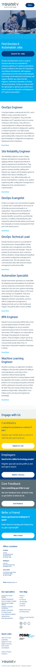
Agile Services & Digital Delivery (7, 604)
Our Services (23, 599)
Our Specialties (23, 601)
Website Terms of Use (25, 609)
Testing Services (6, 616)
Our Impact (22, 603)
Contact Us (22, 605)
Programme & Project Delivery (7, 596)
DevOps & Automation (7, 610)
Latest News (5, 640)
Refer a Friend (18, 535)
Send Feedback (18, 504)
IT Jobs (21, 597)
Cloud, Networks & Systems (9, 614)
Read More (5, 145)
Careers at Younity (6, 652)
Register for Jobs (18, 446)
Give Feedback (5, 648)
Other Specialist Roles (7, 618)
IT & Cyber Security (6, 612)
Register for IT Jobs (7, 642)
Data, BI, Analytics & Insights (9, 601)
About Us (22, 595)
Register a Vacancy (18, 475)
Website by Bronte (26, 666)
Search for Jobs (18, 54)
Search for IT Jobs (6, 638)
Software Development (7, 599)
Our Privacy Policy (24, 611)
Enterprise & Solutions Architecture (7, 607)
